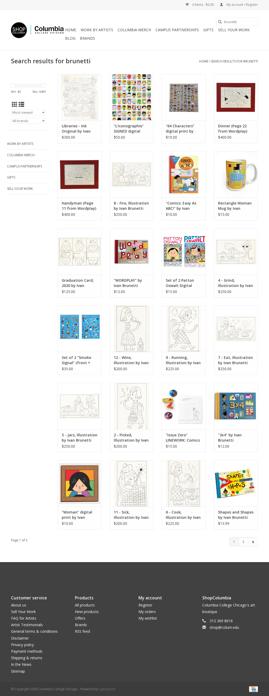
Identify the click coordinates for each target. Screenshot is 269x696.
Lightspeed (107, 689)
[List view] (21, 104)
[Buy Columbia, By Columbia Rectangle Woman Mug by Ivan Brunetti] (236, 174)
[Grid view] (14, 104)
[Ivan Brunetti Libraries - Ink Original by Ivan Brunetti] (80, 97)
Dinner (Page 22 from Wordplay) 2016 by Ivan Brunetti (232, 128)
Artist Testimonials (27, 624)
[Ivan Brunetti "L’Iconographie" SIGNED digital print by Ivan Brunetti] (132, 97)
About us (18, 605)
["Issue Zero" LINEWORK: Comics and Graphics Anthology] (184, 406)
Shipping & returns (26, 657)
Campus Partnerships (177, 29)
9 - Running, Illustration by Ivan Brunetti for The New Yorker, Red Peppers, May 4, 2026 (183, 360)
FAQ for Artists (23, 618)
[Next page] (253, 542)
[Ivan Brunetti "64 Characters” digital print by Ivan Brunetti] (184, 97)
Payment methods (27, 651)
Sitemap (18, 671)
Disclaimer (20, 638)
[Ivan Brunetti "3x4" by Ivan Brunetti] (236, 406)
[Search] (220, 22)
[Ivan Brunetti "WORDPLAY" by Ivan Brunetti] (132, 251)
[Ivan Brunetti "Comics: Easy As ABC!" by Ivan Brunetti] (184, 174)
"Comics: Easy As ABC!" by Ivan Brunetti (181, 206)
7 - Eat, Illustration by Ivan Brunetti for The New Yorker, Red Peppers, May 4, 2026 (235, 360)
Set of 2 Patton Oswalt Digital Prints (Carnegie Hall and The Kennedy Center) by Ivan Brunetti (183, 283)
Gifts (208, 29)
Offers (80, 618)
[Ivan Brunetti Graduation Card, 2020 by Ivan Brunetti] (80, 251)
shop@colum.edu (224, 627)
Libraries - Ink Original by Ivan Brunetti (76, 128)
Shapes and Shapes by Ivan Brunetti (236, 515)
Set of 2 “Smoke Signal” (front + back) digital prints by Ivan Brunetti (79, 360)
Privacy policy (22, 644)
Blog (70, 38)
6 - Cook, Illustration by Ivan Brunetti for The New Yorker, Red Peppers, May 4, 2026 (183, 515)
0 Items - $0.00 (203, 4)
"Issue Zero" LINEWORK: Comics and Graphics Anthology (183, 437)
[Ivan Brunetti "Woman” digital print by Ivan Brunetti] (80, 483)
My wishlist (147, 618)
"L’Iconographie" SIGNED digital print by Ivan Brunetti (129, 128)
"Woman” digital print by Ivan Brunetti (77, 515)
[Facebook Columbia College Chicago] (130, 574)
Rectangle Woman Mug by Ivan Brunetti (235, 206)
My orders (147, 611)
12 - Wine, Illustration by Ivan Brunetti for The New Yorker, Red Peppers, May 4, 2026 (131, 360)
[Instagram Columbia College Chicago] (139, 574)
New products (87, 611)
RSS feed (82, 631)
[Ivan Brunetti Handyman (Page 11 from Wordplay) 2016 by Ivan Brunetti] (80, 174)
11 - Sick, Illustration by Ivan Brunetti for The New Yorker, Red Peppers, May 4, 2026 (131, 515)
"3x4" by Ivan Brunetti (230, 437)
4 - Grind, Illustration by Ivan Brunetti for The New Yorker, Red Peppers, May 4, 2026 (235, 283)
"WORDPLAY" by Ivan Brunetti (128, 283)
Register (145, 605)
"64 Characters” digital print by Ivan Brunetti (180, 128)
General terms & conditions (34, 631)
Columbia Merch (134, 29)
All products (85, 605)
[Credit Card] (252, 689)
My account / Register (242, 4)
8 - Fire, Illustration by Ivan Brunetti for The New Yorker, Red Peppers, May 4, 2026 (131, 206)
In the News (21, 664)
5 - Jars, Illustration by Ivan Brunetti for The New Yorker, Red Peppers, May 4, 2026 (79, 437)
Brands (87, 38)
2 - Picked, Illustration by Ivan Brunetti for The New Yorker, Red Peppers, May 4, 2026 (131, 437)
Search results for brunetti (234, 61)
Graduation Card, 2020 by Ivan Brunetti (78, 283)
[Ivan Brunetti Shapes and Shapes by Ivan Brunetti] (236, 483)
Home (70, 29)
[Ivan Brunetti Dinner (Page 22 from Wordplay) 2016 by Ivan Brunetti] (236, 97)
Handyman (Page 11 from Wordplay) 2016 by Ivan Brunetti (79, 206)
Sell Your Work (234, 29)
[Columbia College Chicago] (37, 30)
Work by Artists (97, 29)
